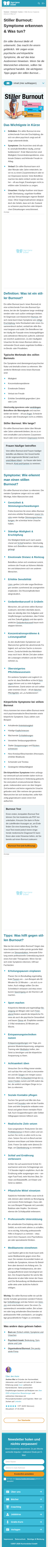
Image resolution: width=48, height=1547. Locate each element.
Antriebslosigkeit (25, 725)
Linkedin (18, 1401)
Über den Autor (12, 1376)
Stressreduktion (21, 953)
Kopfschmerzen (22, 731)
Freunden (21, 1103)
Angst (29, 414)
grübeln (26, 619)
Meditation (24, 1049)
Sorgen (21, 1075)
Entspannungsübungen (18, 1043)
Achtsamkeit (26, 1078)
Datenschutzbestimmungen (25, 1479)
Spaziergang (20, 992)
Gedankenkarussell (24, 623)
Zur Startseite (24, 1420)
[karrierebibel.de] (11, 3)
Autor (21, 1385)
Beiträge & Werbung (35, 1539)
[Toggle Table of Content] (24, 83)
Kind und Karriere (21, 464)
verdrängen (35, 407)
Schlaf (20, 543)
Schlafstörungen (26, 735)
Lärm (10, 584)
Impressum (8, 1539)
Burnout (34, 317)
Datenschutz (20, 1539)
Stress (20, 1020)
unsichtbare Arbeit (14, 460)
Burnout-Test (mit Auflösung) (21, 846)
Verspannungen (21, 745)
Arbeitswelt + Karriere (17, 12)
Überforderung (22, 1148)
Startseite (6, 12)
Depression (32, 438)
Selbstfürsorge (13, 1302)
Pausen (16, 979)
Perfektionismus (15, 1132)
